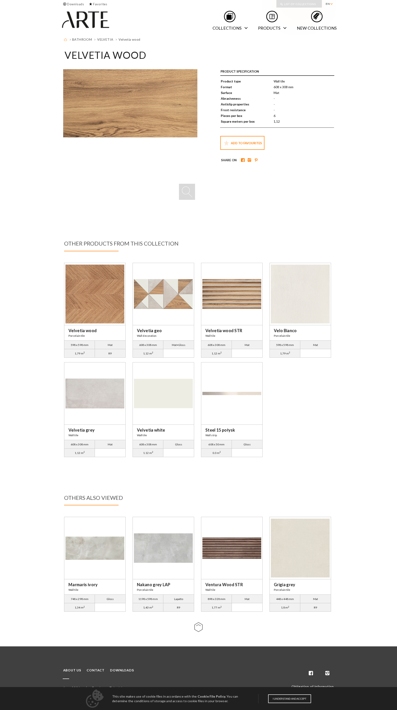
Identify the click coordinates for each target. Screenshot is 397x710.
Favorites (100, 4)
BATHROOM (82, 39)
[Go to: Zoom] (187, 192)
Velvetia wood (129, 39)
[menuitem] (329, 4)
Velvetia (105, 39)
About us (72, 670)
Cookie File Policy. (212, 696)
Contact (96, 670)
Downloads (75, 4)
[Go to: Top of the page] (198, 627)
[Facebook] (242, 160)
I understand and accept (289, 698)
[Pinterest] (255, 160)
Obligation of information (313, 686)
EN (328, 4)
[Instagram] (249, 160)
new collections (317, 28)
